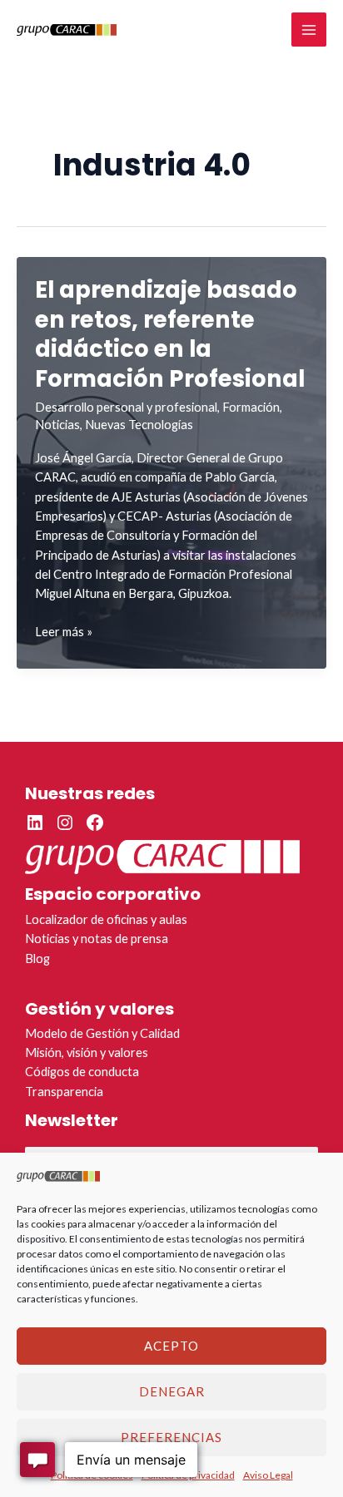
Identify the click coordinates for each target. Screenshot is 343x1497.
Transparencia (64, 1091)
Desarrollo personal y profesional (126, 407)
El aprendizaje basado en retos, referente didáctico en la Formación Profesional (170, 334)
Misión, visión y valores (86, 1052)
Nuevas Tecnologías (139, 424)
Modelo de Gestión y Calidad (102, 1033)
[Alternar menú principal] (308, 29)
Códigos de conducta (82, 1072)
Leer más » (63, 632)
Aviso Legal (268, 1475)
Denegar (172, 1391)
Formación (251, 407)
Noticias (57, 424)
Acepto (171, 1345)
